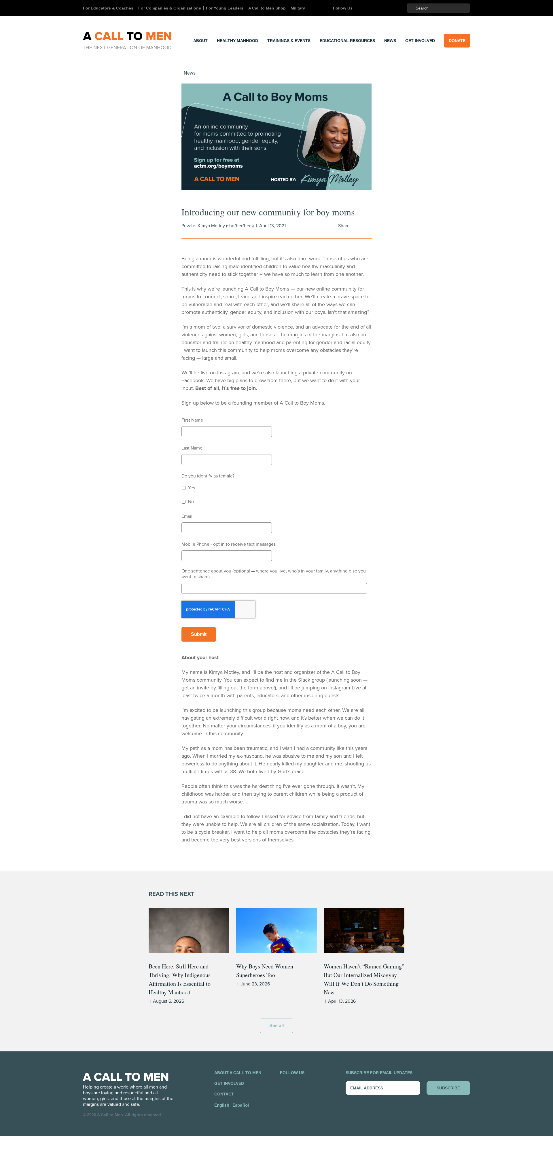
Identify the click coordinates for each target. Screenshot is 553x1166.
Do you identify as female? (207, 476)
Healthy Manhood (237, 40)
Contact (224, 1094)
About (200, 40)
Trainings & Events (288, 40)
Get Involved (420, 40)
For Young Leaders (224, 8)
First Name (192, 420)
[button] (276, 137)
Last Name (191, 448)
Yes (191, 487)
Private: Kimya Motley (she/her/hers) (217, 226)
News (390, 40)
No (191, 501)
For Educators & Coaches (108, 8)
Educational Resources (347, 40)
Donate (457, 40)
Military (298, 8)
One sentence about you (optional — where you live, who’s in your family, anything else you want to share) (273, 574)
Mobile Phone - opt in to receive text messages (228, 544)
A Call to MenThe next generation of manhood (127, 40)
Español (240, 1105)
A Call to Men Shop (267, 8)
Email (186, 516)
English (221, 1105)
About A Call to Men (237, 1072)
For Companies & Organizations (169, 8)
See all (276, 1025)
